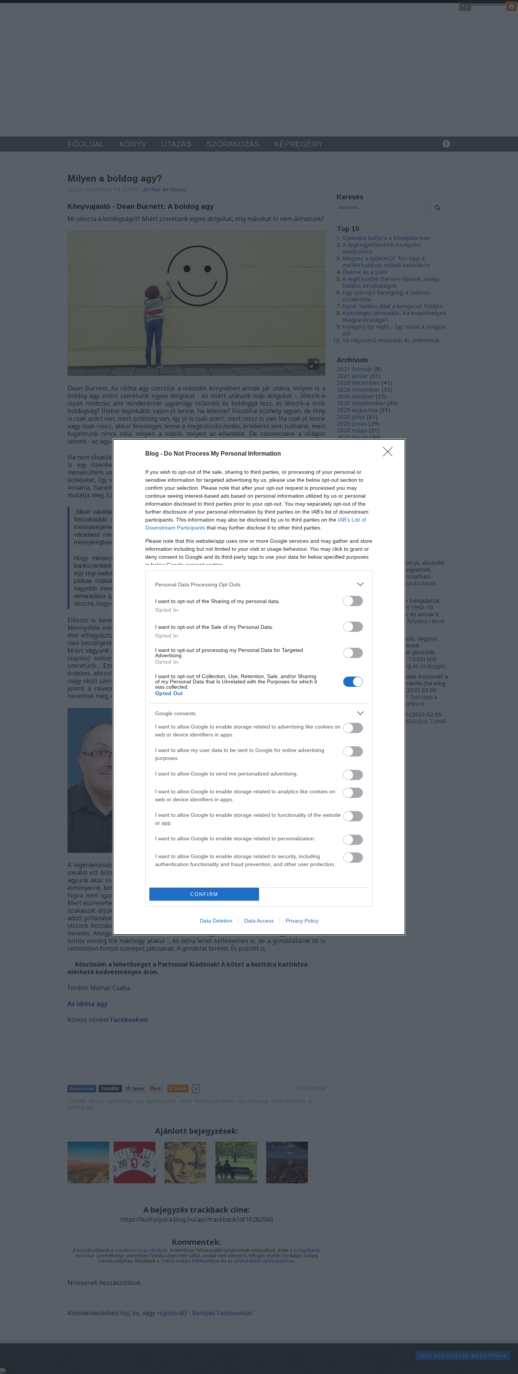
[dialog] (259, 687)
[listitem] (259, 584)
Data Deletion (216, 921)
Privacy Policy (302, 921)
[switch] (353, 601)
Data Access (259, 921)
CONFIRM (204, 894)
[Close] (390, 454)
